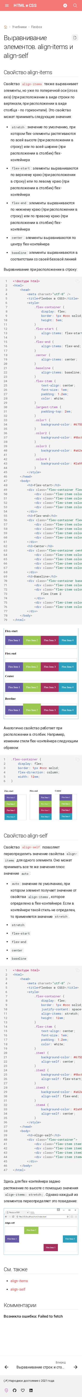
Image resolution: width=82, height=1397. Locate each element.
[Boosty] (22, 1389)
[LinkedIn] (31, 1389)
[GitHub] (14, 1389)
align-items (19, 1281)
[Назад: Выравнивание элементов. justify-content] (6, 1367)
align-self (17, 1289)
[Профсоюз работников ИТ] (6, 1389)
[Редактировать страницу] (75, 37)
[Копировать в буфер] (77, 281)
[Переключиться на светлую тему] (65, 5)
